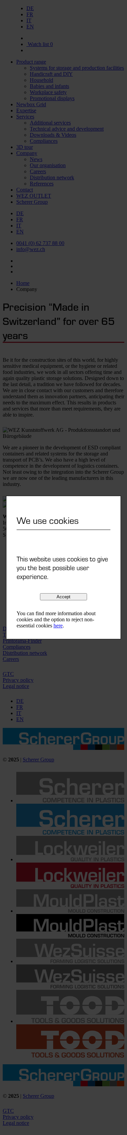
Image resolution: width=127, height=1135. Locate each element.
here (58, 625)
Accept (63, 596)
